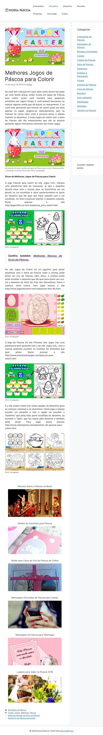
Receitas (81, 6)
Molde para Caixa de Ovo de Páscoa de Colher (35, 560)
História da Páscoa (86, 85)
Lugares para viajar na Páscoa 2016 (35, 672)
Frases (65, 14)
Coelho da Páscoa (86, 60)
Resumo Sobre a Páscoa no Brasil (35, 486)
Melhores (25, 713)
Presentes (37, 14)
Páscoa (33, 713)
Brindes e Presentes (87, 51)
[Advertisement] (90, 137)
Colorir (10, 713)
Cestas (80, 56)
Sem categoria (84, 97)
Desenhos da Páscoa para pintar (21, 718)
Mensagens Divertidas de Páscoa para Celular (34, 597)
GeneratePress (66, 731)
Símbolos (81, 106)
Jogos (17, 713)
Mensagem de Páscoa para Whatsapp (35, 635)
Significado (82, 102)
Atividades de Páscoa (17, 710)
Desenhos (67, 6)
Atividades (53, 6)
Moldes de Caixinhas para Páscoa (35, 523)
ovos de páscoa (85, 89)
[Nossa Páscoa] (18, 10)
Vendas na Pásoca (86, 110)
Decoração (52, 14)
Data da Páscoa (85, 64)
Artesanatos (38, 6)
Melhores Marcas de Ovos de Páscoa (24, 715)
